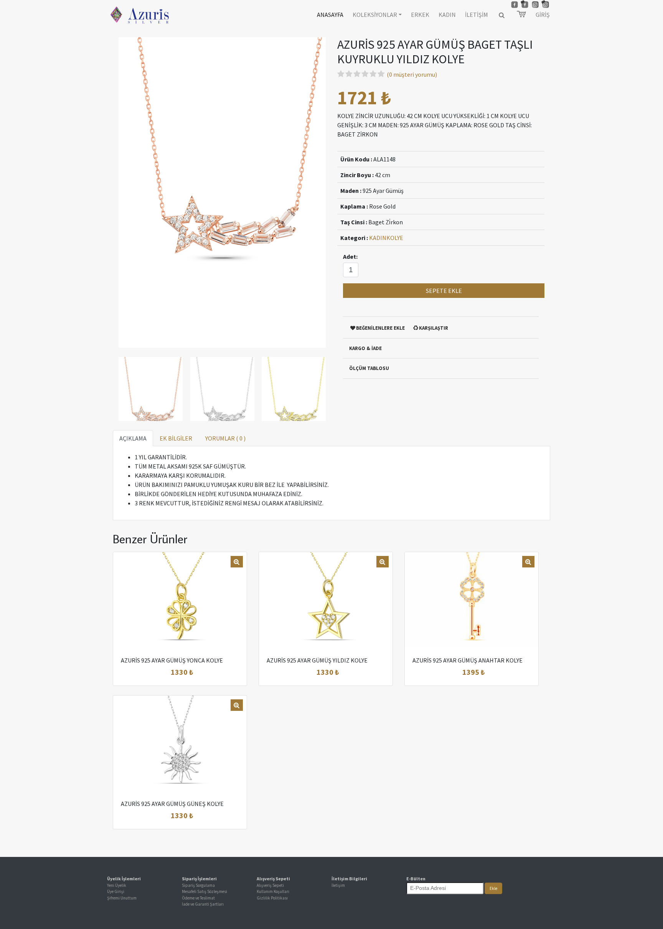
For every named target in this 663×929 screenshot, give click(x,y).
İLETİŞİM (476, 14)
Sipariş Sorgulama (198, 885)
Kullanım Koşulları (273, 891)
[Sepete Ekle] (152, 672)
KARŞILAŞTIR (433, 328)
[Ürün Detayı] (171, 672)
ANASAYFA (330, 14)
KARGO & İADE (365, 348)
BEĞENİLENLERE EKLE (380, 328)
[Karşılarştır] (207, 672)
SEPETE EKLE (444, 290)
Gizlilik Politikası (272, 898)
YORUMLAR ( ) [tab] (225, 438)
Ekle (493, 888)
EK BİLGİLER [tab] (176, 438)
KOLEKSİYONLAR (375, 14)
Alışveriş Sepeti (270, 885)
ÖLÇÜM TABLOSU (369, 368)
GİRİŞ (543, 14)
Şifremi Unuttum (122, 898)
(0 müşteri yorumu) (412, 74)
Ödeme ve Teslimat (198, 898)
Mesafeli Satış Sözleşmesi (204, 891)
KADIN (447, 14)
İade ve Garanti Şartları (203, 904)
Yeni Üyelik (116, 885)
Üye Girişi (115, 891)
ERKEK (420, 14)
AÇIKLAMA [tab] (133, 438)
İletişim (338, 885)
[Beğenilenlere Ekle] (189, 672)
